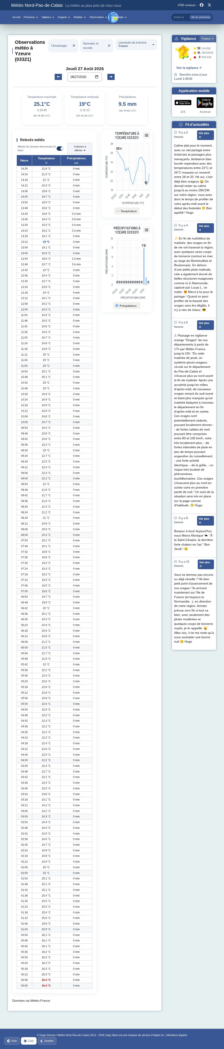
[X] (209, 5)
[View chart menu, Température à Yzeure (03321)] (147, 135)
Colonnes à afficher (80, 148)
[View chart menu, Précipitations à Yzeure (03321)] (147, 230)
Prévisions (29, 17)
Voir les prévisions (200, 17)
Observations (96, 17)
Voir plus (204, 133)
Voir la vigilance (187, 67)
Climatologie (117, 17)
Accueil (16, 17)
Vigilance (46, 17)
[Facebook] (201, 5)
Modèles (78, 17)
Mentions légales (177, 1035)
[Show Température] (126, 211)
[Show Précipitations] (126, 305)
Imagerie (62, 17)
